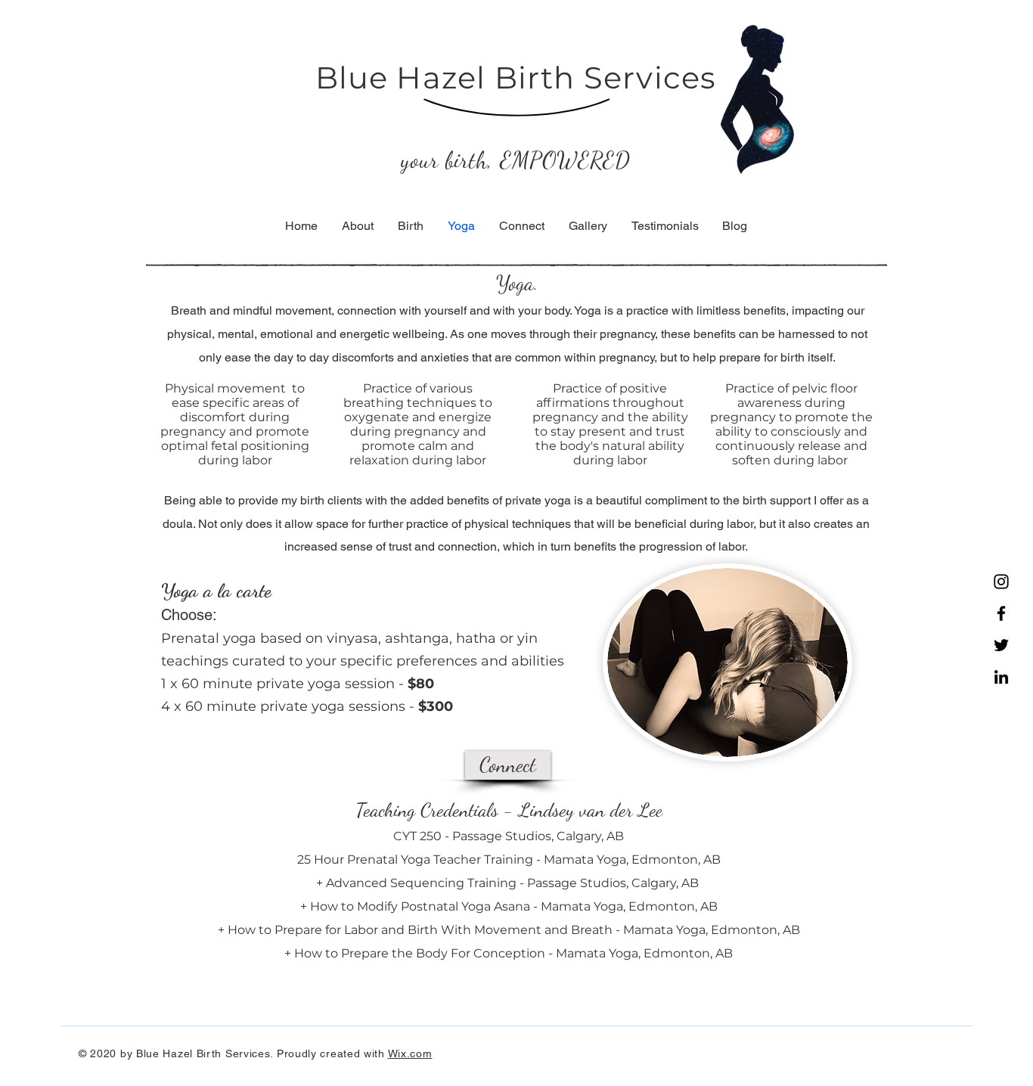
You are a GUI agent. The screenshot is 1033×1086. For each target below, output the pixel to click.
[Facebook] (1001, 613)
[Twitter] (1001, 645)
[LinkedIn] (1001, 677)
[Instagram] (1001, 581)
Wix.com (410, 1053)
